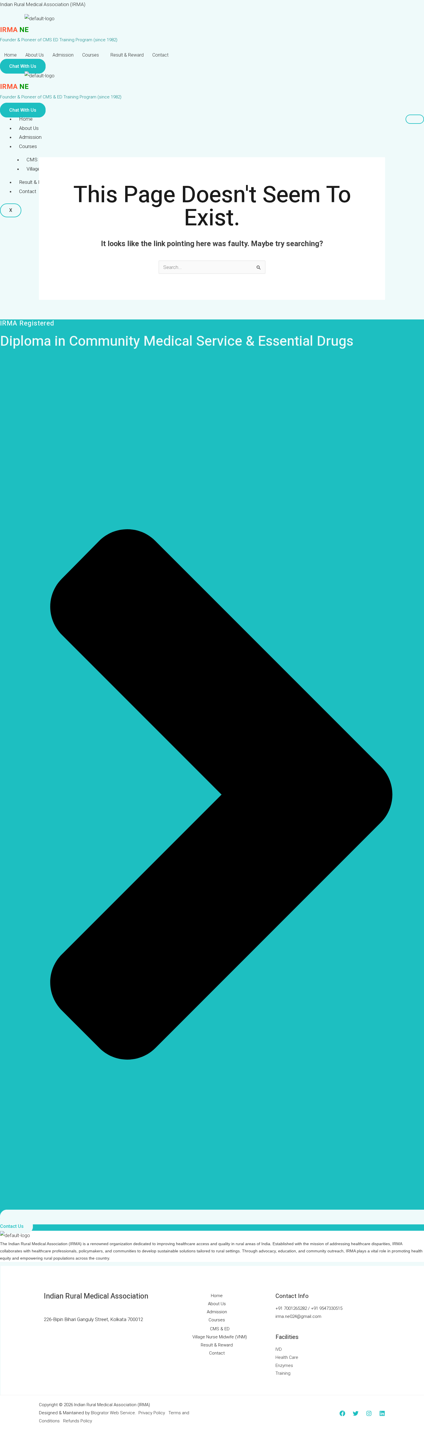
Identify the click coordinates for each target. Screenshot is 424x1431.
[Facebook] (342, 1413)
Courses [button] (90, 55)
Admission (63, 55)
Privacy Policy (151, 1412)
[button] (92, 55)
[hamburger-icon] (415, 119)
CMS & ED (38, 159)
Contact (160, 55)
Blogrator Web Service (113, 1412)
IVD (278, 1349)
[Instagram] (369, 1413)
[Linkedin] (382, 1413)
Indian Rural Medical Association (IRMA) (42, 4)
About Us (34, 55)
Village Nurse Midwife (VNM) (219, 1337)
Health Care (286, 1357)
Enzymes (284, 1365)
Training (282, 1373)
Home (10, 55)
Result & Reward (127, 55)
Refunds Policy (77, 1420)
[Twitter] (356, 1413)
